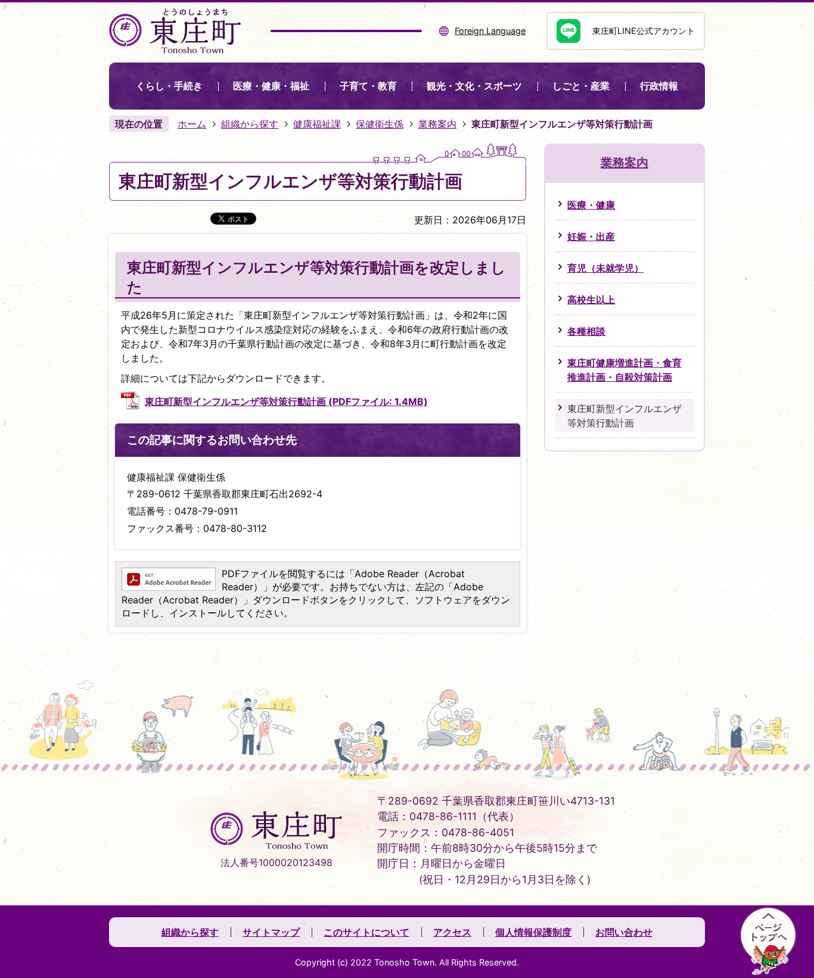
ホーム (192, 124)
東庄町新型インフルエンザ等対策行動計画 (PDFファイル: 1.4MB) (286, 401)
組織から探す (249, 124)
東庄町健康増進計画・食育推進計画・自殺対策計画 (624, 370)
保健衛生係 (379, 124)
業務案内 (437, 124)
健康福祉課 (317, 124)
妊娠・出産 (591, 236)
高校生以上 (591, 300)
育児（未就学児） (605, 268)
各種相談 (586, 331)
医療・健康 (591, 205)
